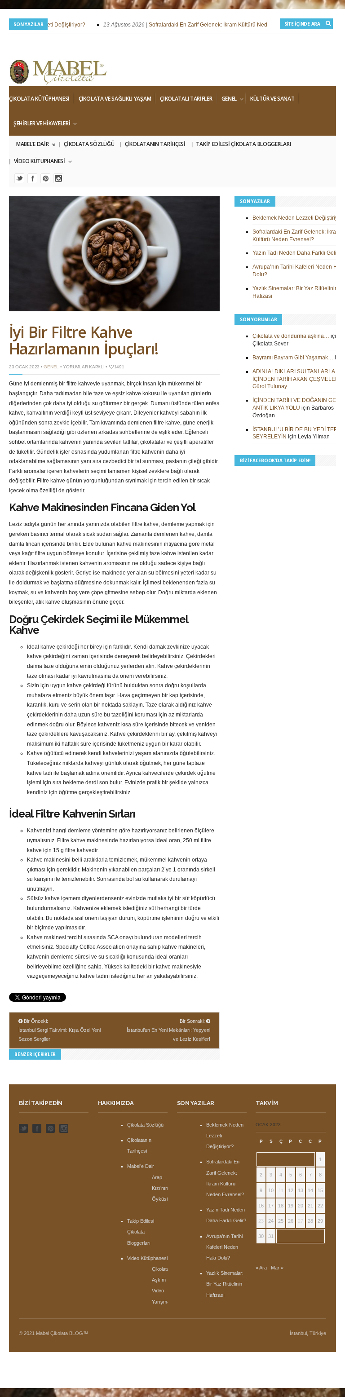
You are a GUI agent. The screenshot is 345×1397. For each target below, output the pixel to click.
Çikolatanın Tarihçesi (155, 144)
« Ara (261, 1267)
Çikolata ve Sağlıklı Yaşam (115, 98)
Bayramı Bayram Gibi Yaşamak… (292, 357)
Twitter (19, 178)
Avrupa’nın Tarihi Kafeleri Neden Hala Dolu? (224, 1246)
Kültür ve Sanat (272, 98)
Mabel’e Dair (35, 144)
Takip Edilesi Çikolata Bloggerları (243, 144)
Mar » (277, 1267)
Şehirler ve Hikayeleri (39, 123)
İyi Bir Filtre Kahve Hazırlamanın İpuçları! (83, 340)
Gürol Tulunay (269, 386)
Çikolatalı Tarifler (186, 98)
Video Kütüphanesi (37, 161)
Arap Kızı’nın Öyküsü (160, 1188)
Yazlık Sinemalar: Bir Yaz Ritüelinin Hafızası (224, 1283)
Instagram (58, 178)
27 (300, 1221)
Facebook (32, 178)
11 (281, 1190)
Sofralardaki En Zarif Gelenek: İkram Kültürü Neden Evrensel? (218, 25)
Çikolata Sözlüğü (89, 144)
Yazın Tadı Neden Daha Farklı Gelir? (296, 253)
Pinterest (45, 178)
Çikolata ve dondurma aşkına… (290, 336)
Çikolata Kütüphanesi (39, 98)
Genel (227, 99)
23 (261, 1221)
